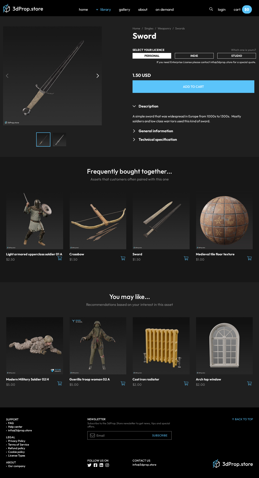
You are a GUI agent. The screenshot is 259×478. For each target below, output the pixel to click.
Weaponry (164, 28)
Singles (148, 28)
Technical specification (158, 139)
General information (156, 131)
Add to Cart (193, 87)
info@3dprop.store (20, 430)
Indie (194, 56)
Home (136, 28)
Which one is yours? (243, 50)
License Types (16, 455)
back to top (244, 419)
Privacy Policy (16, 441)
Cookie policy (16, 452)
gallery (124, 9)
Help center (15, 427)
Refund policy (16, 448)
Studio (236, 56)
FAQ (11, 423)
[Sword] (52, 75)
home (83, 9)
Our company (16, 466)
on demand (165, 9)
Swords (180, 28)
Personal (151, 56)
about (143, 9)
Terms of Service (18, 444)
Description (148, 106)
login (222, 9)
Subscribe (159, 435)
